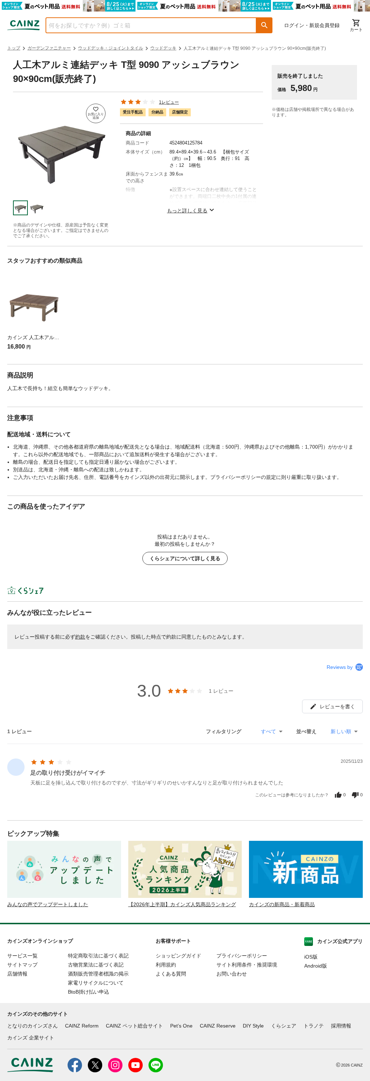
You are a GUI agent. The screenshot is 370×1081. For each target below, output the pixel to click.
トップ (13, 48)
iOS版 (311, 957)
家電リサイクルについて (96, 983)
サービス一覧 (22, 956)
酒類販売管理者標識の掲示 (98, 974)
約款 (80, 637)
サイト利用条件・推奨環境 (246, 965)
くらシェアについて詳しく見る (185, 558)
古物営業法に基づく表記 (96, 965)
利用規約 (166, 965)
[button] (264, 25)
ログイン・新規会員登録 (312, 25)
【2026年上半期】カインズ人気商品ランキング (182, 904)
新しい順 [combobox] (341, 731)
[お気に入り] (96, 113)
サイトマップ (22, 965)
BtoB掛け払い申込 (88, 992)
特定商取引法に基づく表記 (98, 956)
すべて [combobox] (268, 731)
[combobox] (145, 25)
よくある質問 (171, 974)
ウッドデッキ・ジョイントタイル (110, 48)
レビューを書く (337, 706)
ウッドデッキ (163, 48)
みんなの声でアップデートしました (47, 904)
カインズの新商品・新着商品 (282, 904)
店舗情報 (17, 974)
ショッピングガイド (178, 956)
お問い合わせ (231, 974)
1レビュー (169, 102)
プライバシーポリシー (241, 956)
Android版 (315, 966)
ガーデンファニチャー (49, 48)
